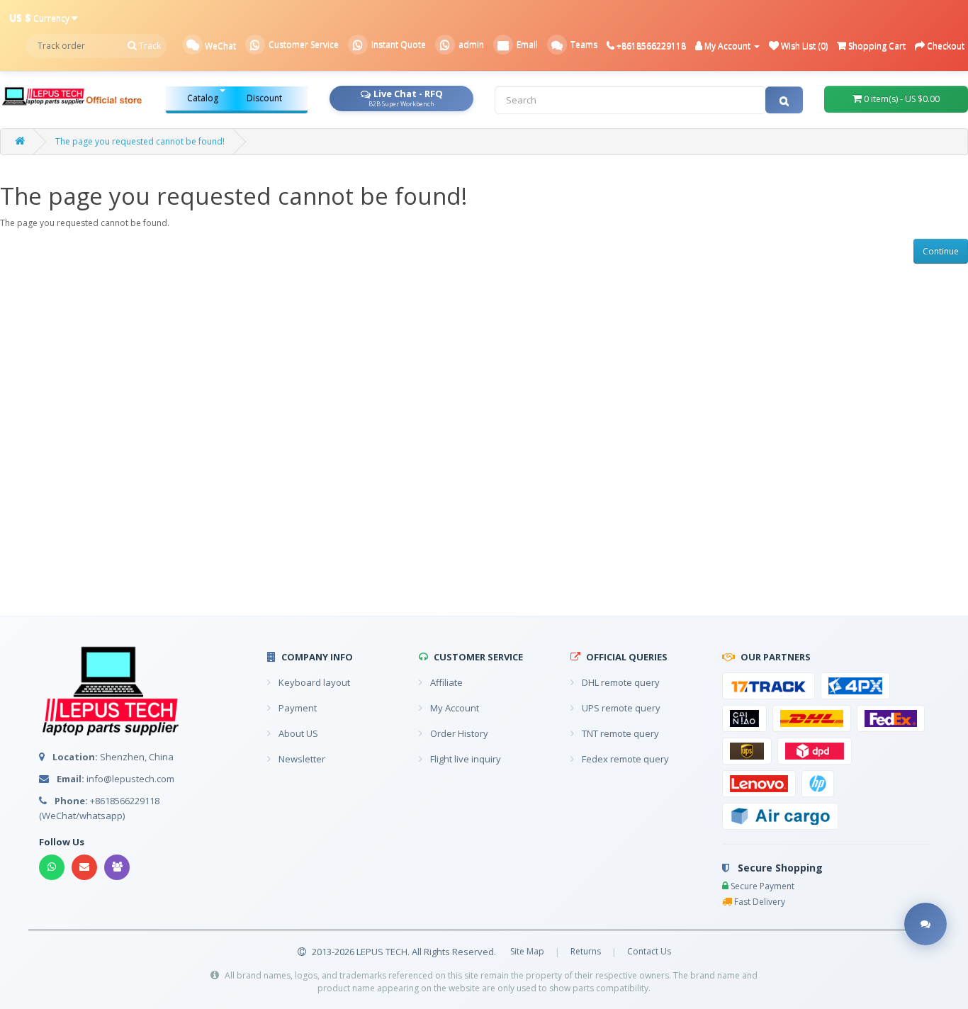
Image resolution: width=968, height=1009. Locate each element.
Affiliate (445, 682)
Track (149, 46)
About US (297, 733)
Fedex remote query (624, 758)
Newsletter (300, 758)
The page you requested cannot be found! (140, 141)
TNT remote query (619, 733)
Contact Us (649, 951)
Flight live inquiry (464, 758)
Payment (296, 707)
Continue (941, 251)
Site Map (527, 951)
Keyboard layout (313, 682)
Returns (585, 951)
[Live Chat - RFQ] (926, 924)
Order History (458, 733)
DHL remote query (620, 682)
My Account (453, 707)
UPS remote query (620, 707)
